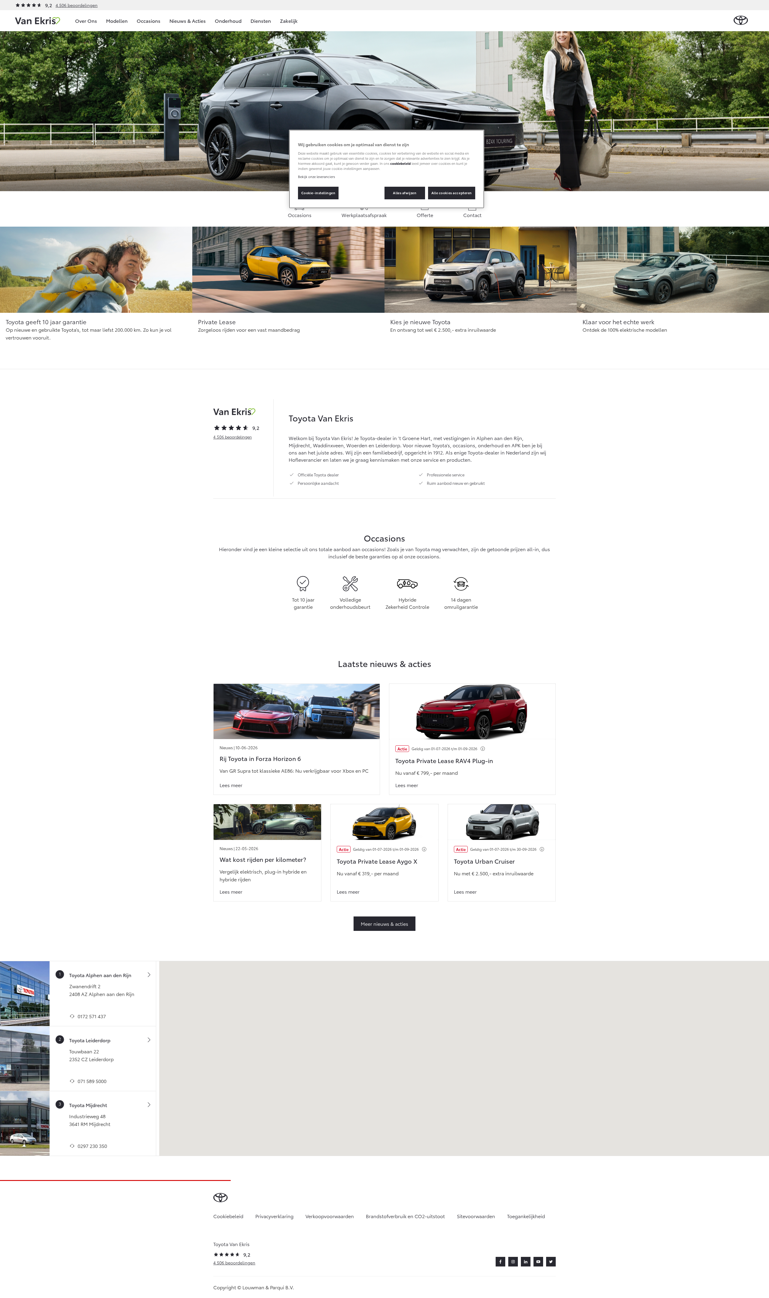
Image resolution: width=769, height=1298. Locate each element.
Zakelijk (289, 20)
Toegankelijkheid (526, 1215)
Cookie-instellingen (318, 192)
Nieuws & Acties (187, 20)
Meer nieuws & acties (384, 923)
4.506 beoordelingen (77, 5)
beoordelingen (232, 436)
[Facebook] (500, 1261)
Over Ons (86, 20)
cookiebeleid (400, 163)
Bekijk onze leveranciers (316, 176)
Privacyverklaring (274, 1215)
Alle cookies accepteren (451, 192)
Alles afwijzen (404, 192)
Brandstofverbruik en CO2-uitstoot (405, 1215)
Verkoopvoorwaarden (329, 1215)
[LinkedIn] (525, 1261)
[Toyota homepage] (741, 21)
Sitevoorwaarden (476, 1215)
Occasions (148, 20)
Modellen (117, 20)
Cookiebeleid (228, 1215)
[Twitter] (551, 1261)
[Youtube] (538, 1261)
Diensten (261, 20)
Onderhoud (228, 20)
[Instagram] (513, 1261)
